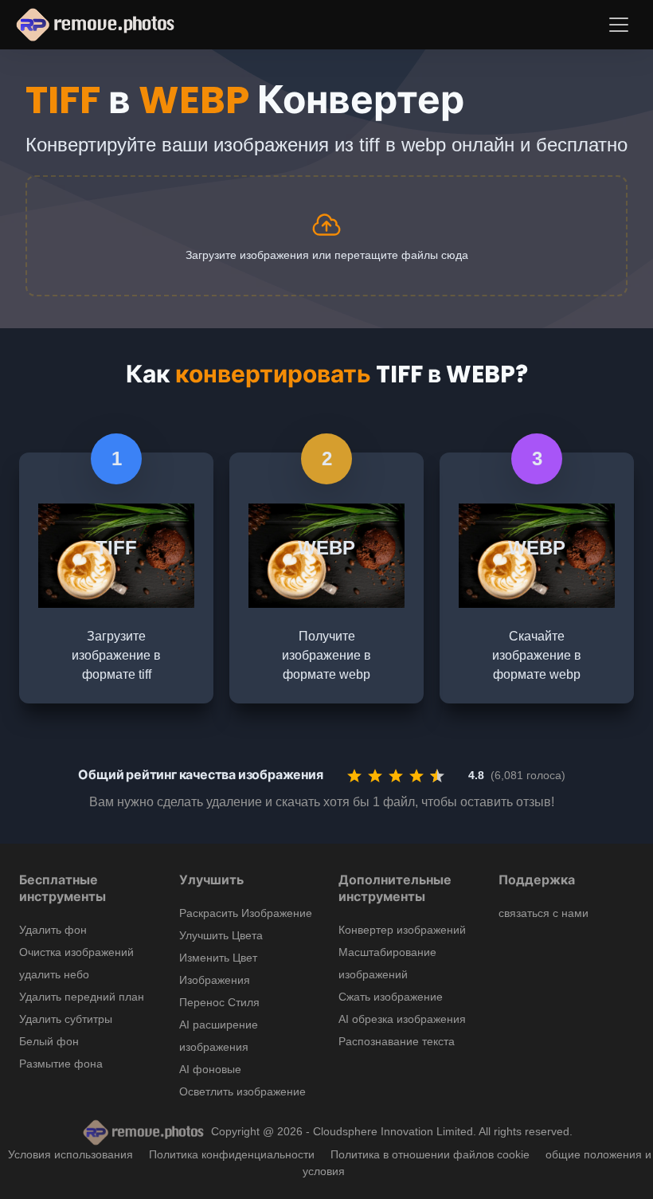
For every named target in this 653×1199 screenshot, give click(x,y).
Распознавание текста (396, 1041)
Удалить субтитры (65, 1019)
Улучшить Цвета (221, 935)
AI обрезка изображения (402, 1019)
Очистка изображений (76, 952)
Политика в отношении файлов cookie (430, 1154)
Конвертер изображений (402, 929)
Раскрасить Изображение (245, 913)
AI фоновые (210, 1069)
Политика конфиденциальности (232, 1154)
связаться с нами (543, 913)
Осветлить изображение (242, 1091)
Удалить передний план (81, 996)
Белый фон (49, 1041)
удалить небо (54, 974)
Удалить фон (53, 929)
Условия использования (70, 1154)
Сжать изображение (390, 996)
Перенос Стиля (219, 1002)
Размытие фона (61, 1063)
